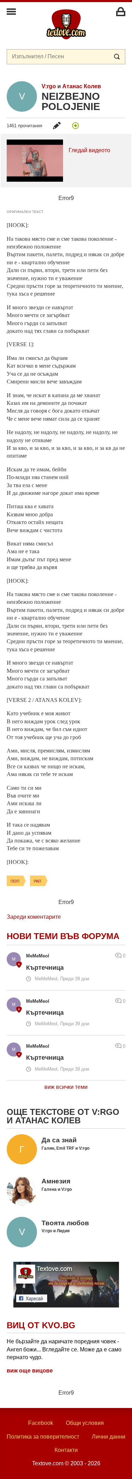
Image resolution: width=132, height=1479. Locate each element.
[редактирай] (56, 125)
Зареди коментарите (34, 917)
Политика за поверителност (43, 1437)
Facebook (40, 1423)
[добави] (75, 125)
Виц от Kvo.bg (41, 1325)
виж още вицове (30, 1371)
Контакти (66, 1450)
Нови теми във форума (63, 936)
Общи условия (85, 1423)
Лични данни (108, 1437)
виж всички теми (66, 1087)
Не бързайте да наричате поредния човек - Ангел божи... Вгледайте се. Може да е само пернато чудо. (64, 1349)
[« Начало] (66, 24)
